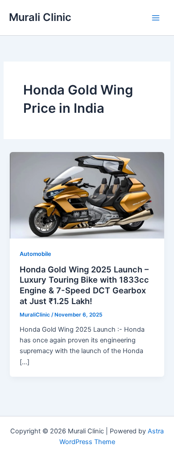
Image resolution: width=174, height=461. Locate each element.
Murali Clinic (40, 17)
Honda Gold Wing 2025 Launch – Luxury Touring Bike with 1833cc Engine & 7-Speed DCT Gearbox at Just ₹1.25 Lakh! (84, 285)
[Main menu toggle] (155, 17)
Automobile (35, 254)
